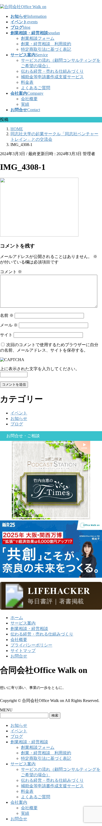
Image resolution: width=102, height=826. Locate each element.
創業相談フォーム (37, 38)
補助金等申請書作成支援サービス (52, 77)
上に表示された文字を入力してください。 (40, 369)
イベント (18, 413)
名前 (7, 315)
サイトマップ (23, 650)
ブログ (16, 424)
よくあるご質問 (35, 88)
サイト (6, 335)
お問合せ (18, 656)
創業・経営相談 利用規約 (46, 44)
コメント (11, 271)
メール (9, 325)
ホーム (16, 617)
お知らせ (18, 418)
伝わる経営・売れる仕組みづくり (52, 71)
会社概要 (29, 99)
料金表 (27, 82)
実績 (25, 104)
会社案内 (18, 802)
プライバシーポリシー (31, 645)
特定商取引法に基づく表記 (46, 49)
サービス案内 (23, 623)
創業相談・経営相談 (29, 628)
